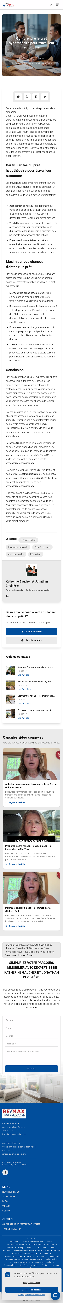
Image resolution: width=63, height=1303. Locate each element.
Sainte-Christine (14, 1259)
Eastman (9, 1248)
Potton (49, 1242)
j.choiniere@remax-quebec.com (14, 1154)
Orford (52, 1248)
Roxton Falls (14, 1242)
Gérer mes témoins (32, 1301)
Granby (20, 1248)
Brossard (55, 1265)
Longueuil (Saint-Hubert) (13, 1256)
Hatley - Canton (43, 1250)
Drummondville (10, 1265)
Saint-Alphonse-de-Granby (24, 1253)
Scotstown (50, 1245)
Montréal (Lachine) (35, 1245)
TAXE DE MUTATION (11, 1229)
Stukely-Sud (50, 1259)
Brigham (42, 1256)
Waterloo (30, 1248)
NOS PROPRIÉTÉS (10, 1192)
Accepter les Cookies (31, 1290)
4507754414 (7, 1150)
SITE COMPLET (9, 1196)
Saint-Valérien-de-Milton (19, 1262)
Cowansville (54, 1256)
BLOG (5, 1201)
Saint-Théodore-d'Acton (33, 1259)
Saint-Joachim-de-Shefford (33, 1242)
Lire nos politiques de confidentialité (31, 1295)
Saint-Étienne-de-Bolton (15, 1245)
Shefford (56, 1250)
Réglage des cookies (31, 1283)
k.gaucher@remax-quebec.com (13, 1134)
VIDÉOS (6, 1206)
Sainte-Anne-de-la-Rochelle (24, 1250)
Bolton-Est (42, 1248)
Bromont (6, 1250)
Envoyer (31, 1068)
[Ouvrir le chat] (55, 1295)
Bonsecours (31, 1256)
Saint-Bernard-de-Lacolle (29, 1265)
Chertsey (45, 1265)
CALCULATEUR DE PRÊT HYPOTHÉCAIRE (21, 1224)
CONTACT (7, 1211)
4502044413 (7, 1131)
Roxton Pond (43, 1253)
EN (51, 5)
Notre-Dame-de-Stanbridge (41, 1262)
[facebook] (7, 596)
